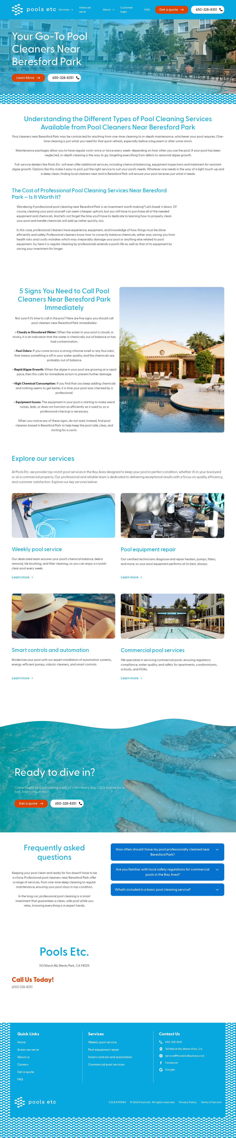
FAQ (147, 9)
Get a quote (25, 1072)
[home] (34, 9)
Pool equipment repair (103, 1049)
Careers (23, 1064)
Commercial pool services (106, 1064)
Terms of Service (211, 1102)
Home (21, 1042)
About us (23, 1057)
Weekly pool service (102, 1042)
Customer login (126, 9)
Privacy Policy (188, 1102)
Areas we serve (85, 9)
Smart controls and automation (110, 1057)
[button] (66, 9)
